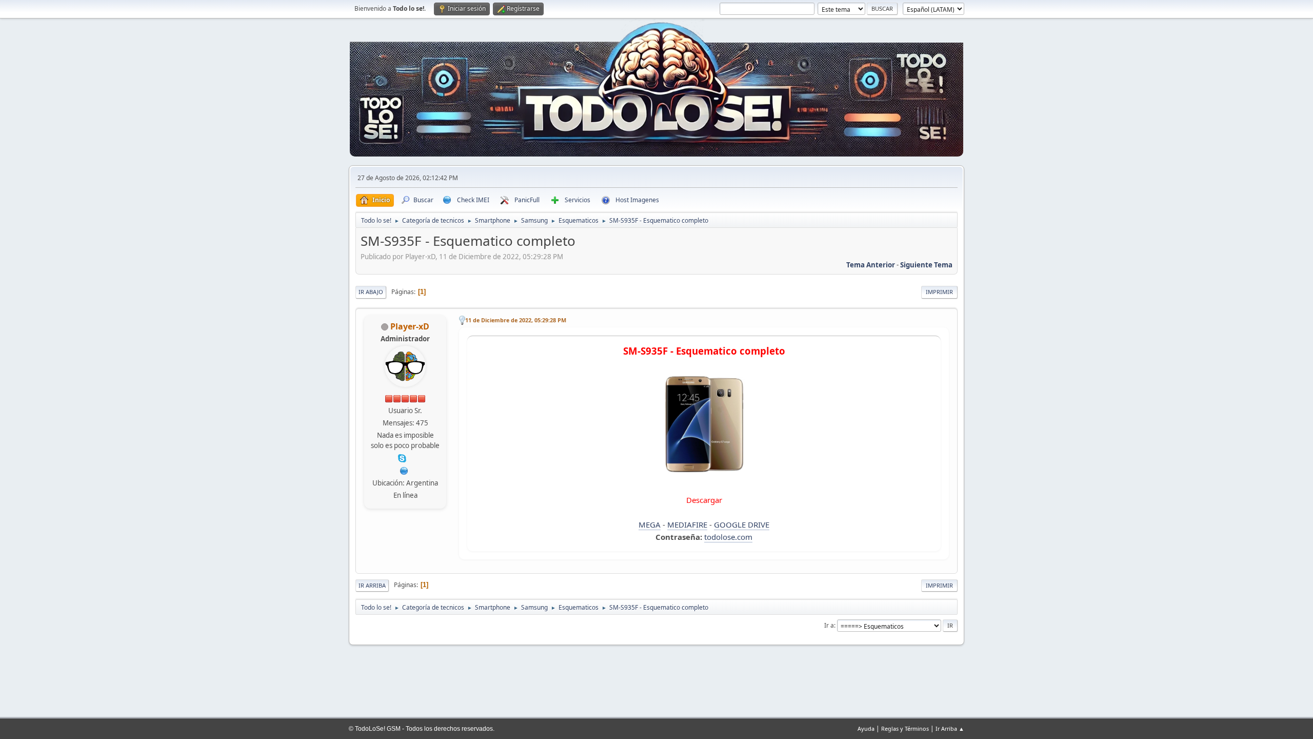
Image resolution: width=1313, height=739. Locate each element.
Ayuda (866, 728)
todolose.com (728, 537)
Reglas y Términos (905, 728)
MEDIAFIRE (687, 524)
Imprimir (939, 292)
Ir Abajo (371, 292)
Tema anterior (870, 264)
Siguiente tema (926, 264)
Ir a (829, 625)
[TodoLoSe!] (404, 470)
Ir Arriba (372, 585)
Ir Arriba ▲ (950, 728)
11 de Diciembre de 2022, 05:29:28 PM (515, 320)
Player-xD (409, 326)
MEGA (650, 524)
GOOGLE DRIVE (741, 524)
